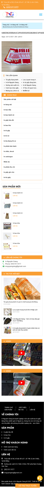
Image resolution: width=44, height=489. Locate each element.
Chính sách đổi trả (10, 450)
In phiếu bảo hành (10, 146)
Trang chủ (6, 25)
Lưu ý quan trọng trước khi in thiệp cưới (31, 80)
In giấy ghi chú (9, 172)
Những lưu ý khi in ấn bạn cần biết (14, 91)
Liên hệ (32, 410)
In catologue (8, 157)
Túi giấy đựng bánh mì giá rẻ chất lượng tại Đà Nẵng (14, 80)
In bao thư (7, 125)
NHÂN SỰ (26, 91)
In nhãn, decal (9, 151)
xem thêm (36, 423)
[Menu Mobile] (40, 15)
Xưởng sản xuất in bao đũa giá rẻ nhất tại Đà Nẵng (14, 85)
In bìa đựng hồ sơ (10, 141)
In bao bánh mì (9, 115)
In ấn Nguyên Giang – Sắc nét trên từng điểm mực (31, 85)
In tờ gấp (7, 131)
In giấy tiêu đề (9, 120)
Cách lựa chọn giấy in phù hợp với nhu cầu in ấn (14, 88)
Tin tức (21, 410)
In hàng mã (14, 25)
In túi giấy (7, 177)
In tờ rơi (6, 136)
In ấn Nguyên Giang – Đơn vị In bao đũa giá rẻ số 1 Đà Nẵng (14, 82)
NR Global (14, 484)
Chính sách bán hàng (11, 447)
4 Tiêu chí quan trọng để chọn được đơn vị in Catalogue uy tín (31, 88)
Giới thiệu (22, 407)
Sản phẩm (8, 410)
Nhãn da (7, 162)
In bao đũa (7, 110)
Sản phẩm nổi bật (10, 99)
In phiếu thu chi (9, 167)
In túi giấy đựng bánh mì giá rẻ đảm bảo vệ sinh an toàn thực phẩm (31, 82)
